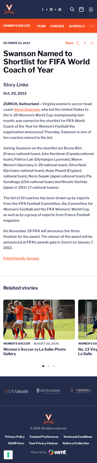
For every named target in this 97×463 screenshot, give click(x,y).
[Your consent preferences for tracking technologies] (8, 454)
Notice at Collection (76, 443)
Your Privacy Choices (43, 443)
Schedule (77, 26)
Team (41, 26)
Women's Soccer (16, 343)
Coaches (57, 26)
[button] (43, 366)
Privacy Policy (15, 436)
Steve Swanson (27, 109)
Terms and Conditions (77, 436)
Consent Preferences (44, 436)
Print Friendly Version (21, 258)
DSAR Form (16, 443)
